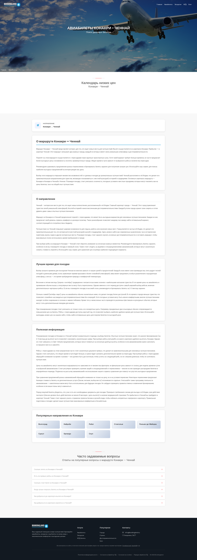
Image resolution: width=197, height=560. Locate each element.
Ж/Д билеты (81, 538)
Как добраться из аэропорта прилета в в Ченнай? (53, 503)
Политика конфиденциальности (87, 555)
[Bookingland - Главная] (41, 526)
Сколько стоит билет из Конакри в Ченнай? (50, 483)
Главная (159, 4)
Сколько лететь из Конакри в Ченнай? (48, 469)
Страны (102, 535)
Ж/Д (184, 4)
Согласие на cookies (125, 555)
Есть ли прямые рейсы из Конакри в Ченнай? (51, 476)
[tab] (98, 469)
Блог (190, 4)
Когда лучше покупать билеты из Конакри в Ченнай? (54, 490)
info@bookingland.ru (132, 533)
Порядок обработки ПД (141, 555)
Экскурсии (178, 4)
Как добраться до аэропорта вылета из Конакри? (52, 496)
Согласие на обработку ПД (108, 555)
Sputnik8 (134, 546)
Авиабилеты (168, 4)
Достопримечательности (108, 538)
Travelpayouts (126, 546)
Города (102, 533)
